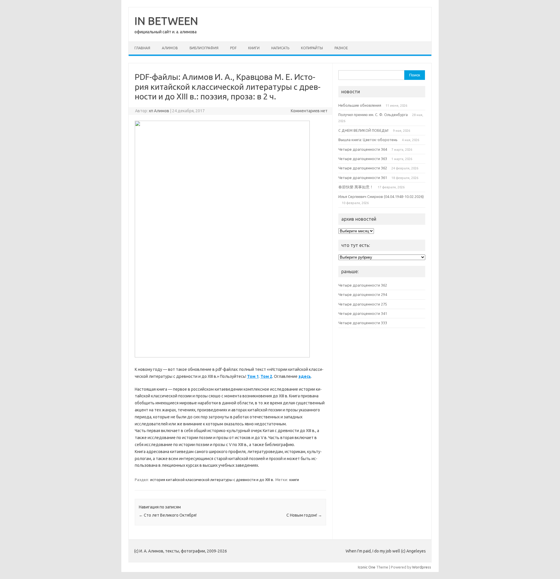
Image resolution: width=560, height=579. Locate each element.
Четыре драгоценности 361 (362, 178)
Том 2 (266, 376)
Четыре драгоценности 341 (362, 313)
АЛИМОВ (170, 48)
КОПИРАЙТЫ (312, 48)
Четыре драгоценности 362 (362, 168)
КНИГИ (254, 48)
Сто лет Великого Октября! (168, 515)
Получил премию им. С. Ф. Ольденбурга (373, 115)
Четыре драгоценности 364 (362, 149)
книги (294, 480)
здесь (304, 376)
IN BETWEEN (166, 21)
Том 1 (253, 376)
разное (341, 48)
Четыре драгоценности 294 (362, 294)
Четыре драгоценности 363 (362, 159)
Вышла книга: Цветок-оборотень (368, 140)
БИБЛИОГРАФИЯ (204, 48)
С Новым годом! (304, 515)
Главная (142, 48)
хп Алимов (159, 110)
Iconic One (366, 567)
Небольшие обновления (359, 105)
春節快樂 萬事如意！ (355, 187)
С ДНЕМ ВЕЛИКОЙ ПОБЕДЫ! (363, 130)
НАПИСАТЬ (280, 48)
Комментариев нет (309, 110)
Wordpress (421, 567)
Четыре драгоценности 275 (362, 304)
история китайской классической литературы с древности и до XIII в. (212, 480)
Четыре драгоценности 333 (362, 323)
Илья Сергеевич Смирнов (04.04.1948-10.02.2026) (381, 196)
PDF (233, 48)
